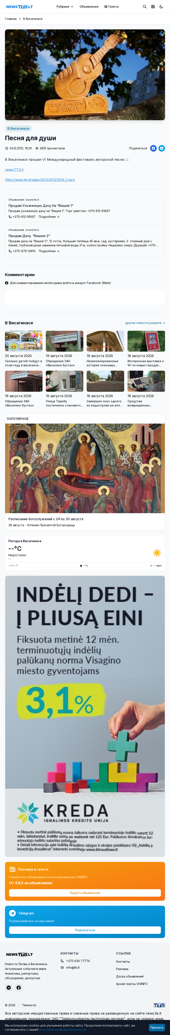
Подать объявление (85, 893)
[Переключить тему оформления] (161, 6)
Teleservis (29, 1005)
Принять (157, 1027)
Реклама (122, 969)
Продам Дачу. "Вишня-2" (29, 236)
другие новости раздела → (145, 323)
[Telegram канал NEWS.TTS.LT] (8, 987)
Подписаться (85, 930)
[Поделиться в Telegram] (161, 148)
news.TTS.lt (14, 170)
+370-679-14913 (24, 251)
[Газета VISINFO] (153, 6)
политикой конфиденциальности (62, 1029)
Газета (113, 6)
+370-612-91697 (24, 216)
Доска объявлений (129, 976)
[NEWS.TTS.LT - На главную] (19, 7)
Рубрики (63, 6)
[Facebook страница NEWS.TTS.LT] (18, 987)
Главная (11, 18)
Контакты (123, 961)
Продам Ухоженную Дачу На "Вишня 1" (40, 206)
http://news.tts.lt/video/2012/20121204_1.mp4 (40, 180)
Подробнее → (49, 216)
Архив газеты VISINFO (132, 984)
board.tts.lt (32, 199)
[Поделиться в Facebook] (153, 148)
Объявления (89, 6)
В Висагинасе (32, 18)
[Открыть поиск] (144, 6)
